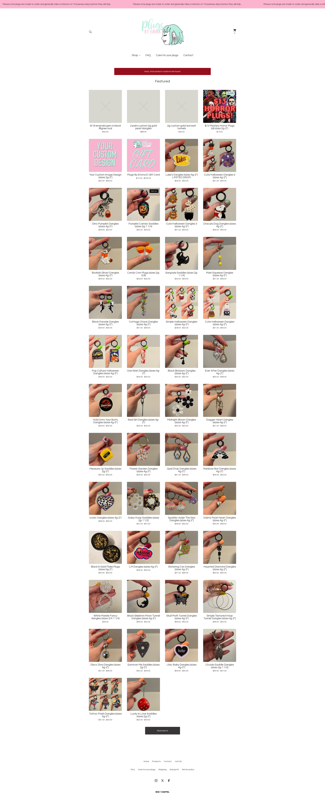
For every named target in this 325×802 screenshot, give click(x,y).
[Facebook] (169, 780)
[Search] (90, 32)
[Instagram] (156, 780)
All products (162, 731)
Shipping (162, 769)
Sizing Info (174, 769)
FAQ (148, 55)
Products (156, 761)
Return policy (188, 769)
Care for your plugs (167, 55)
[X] (162, 780)
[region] (162, 4)
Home (146, 761)
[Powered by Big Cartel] (162, 792)
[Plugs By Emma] (163, 32)
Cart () (178, 761)
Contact (188, 55)
